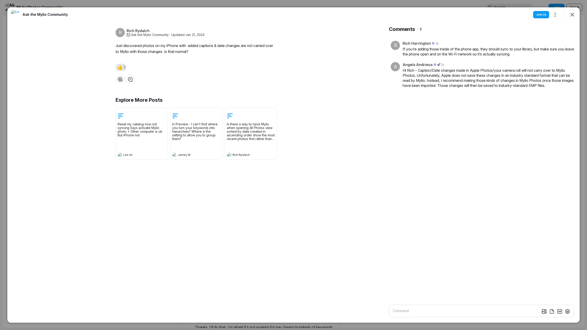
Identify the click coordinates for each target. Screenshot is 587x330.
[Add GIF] (559, 311)
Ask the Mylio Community (150, 35)
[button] (121, 67)
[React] (120, 79)
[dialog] (293, 165)
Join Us (541, 14)
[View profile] (120, 155)
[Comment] (130, 79)
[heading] (137, 155)
